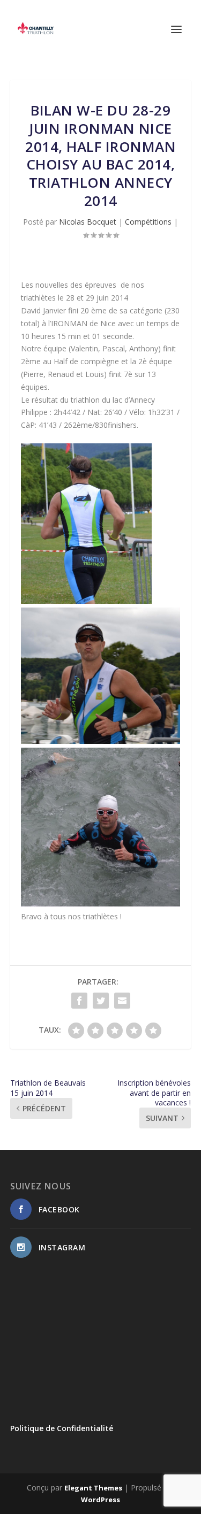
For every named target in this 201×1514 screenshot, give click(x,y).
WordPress (100, 1499)
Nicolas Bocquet (87, 222)
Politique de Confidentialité (61, 1428)
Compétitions (148, 222)
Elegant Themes (93, 1488)
